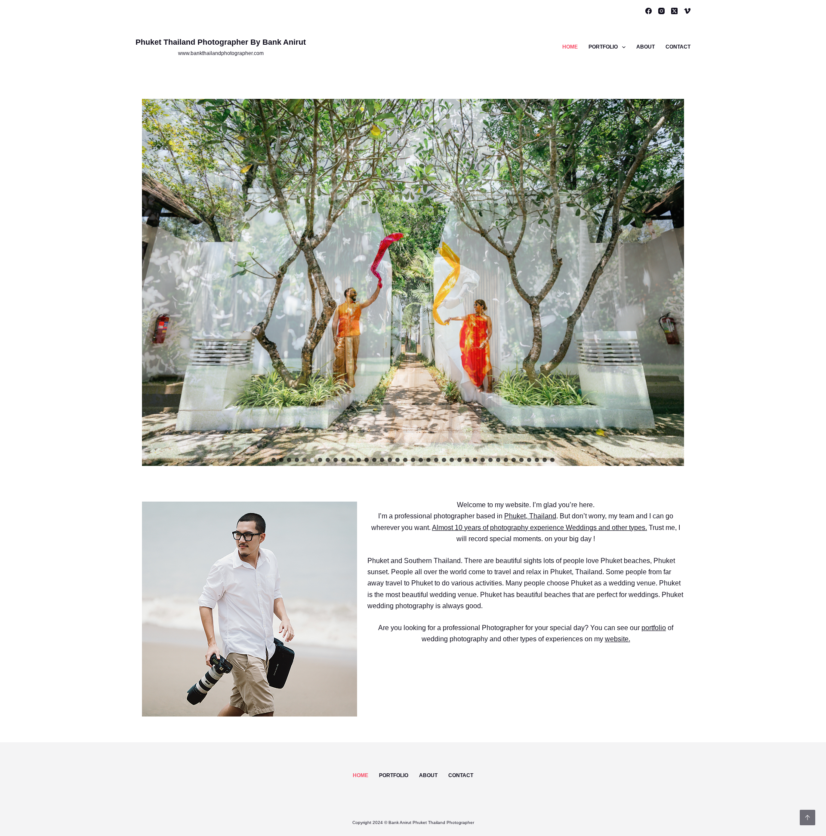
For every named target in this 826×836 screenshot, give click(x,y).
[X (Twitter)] (674, 11)
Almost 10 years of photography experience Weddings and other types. (539, 527)
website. (617, 639)
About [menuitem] (645, 47)
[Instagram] (661, 11)
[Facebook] (648, 11)
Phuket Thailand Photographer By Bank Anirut (221, 42)
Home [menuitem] (570, 47)
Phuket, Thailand (530, 516)
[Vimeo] (687, 11)
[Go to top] (807, 817)
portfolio (653, 627)
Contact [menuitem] (678, 47)
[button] (273, 460)
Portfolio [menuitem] (603, 47)
